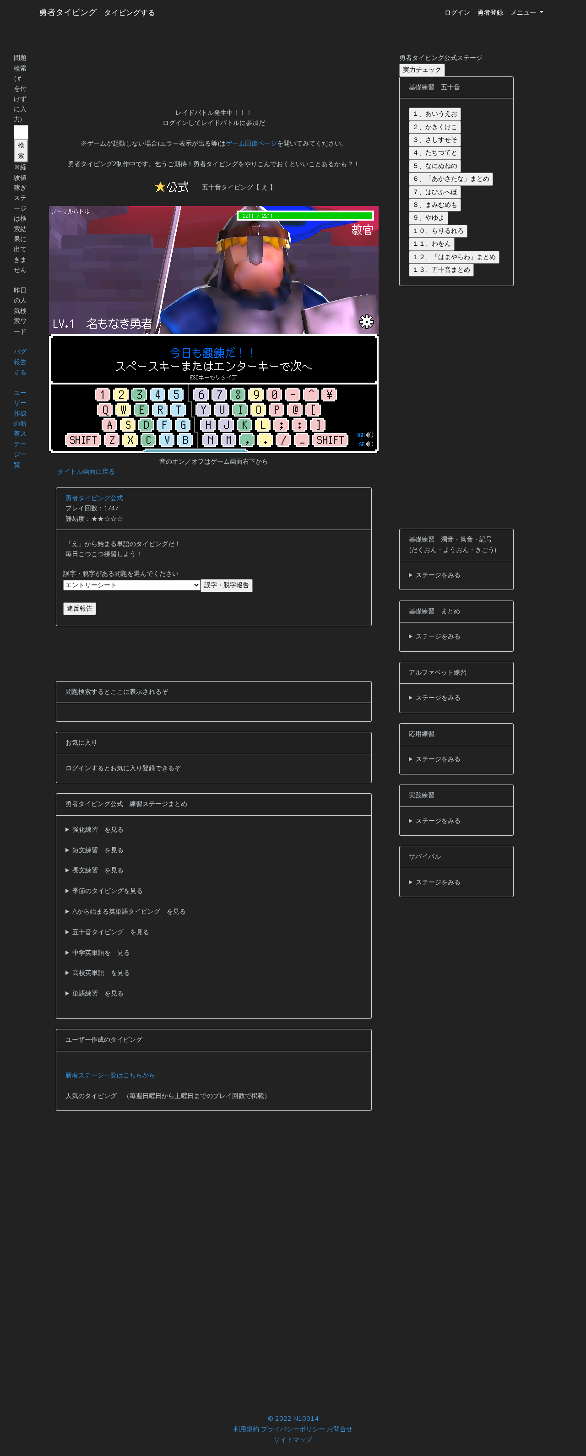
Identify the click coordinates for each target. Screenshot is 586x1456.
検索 (21, 150)
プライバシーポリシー (293, 1429)
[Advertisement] (214, 73)
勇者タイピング (68, 12)
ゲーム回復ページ (251, 143)
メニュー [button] (524, 12)
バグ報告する (20, 362)
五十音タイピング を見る (110, 932)
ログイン (457, 12)
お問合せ (340, 1429)
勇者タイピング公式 (94, 498)
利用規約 (246, 1429)
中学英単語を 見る (101, 952)
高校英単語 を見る (101, 973)
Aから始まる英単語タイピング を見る (129, 911)
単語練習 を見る (98, 993)
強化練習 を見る (98, 829)
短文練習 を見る (98, 850)
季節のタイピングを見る (107, 891)
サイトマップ (293, 1439)
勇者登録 (490, 12)
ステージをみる (438, 575)
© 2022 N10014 (293, 1418)
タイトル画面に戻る (86, 471)
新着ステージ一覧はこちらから (110, 1075)
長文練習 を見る (98, 870)
